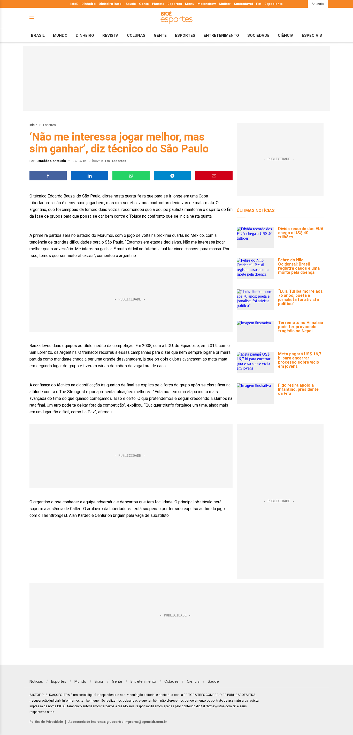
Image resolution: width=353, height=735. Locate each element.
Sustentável (243, 4)
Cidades (171, 681)
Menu (189, 4)
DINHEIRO (85, 35)
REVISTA (110, 35)
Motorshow (206, 4)
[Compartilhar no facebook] (48, 175)
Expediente (273, 4)
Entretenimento (221, 35)
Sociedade (258, 35)
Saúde (131, 4)
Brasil (38, 35)
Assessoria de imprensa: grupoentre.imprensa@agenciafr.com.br (117, 722)
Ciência (286, 35)
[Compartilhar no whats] (131, 175)
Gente (144, 4)
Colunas (136, 35)
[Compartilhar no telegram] (172, 175)
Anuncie (318, 4)
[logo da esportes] (176, 18)
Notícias (36, 681)
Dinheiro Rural (110, 4)
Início (33, 125)
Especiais (312, 35)
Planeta (158, 4)
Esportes (174, 4)
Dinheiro (88, 4)
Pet (258, 4)
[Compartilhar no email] (214, 175)
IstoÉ (74, 4)
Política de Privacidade (46, 722)
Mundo (60, 35)
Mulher (225, 4)
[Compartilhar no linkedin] (89, 175)
